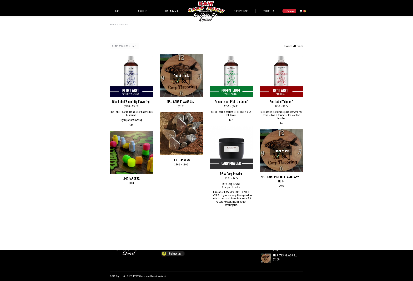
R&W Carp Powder (231, 173)
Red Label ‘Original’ (281, 101)
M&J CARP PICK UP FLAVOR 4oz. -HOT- (281, 179)
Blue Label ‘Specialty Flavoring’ (131, 101)
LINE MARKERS (131, 178)
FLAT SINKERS (181, 160)
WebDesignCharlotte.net (157, 276)
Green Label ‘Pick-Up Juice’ (231, 101)
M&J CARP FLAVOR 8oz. (181, 101)
